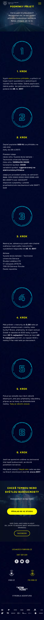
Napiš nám (24, 469)
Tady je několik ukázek (20, 404)
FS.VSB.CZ (32, 580)
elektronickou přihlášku (18, 78)
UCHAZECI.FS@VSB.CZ (22, 549)
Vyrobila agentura (22, 596)
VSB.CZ (11, 580)
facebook (22, 533)
